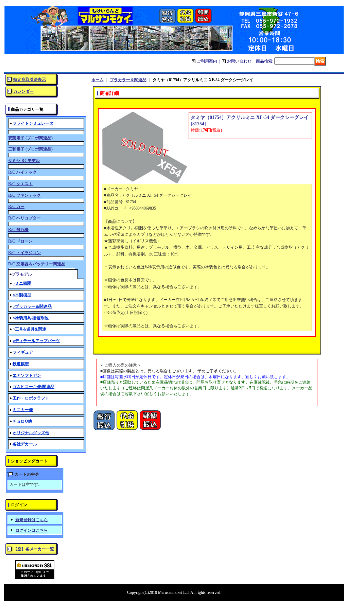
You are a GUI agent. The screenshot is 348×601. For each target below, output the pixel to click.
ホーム (97, 79)
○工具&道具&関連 (29, 329)
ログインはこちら (31, 530)
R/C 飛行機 (18, 229)
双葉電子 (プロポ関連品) (30, 138)
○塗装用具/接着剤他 (31, 318)
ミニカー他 (23, 409)
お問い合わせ (239, 61)
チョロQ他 (22, 421)
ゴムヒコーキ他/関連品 (33, 386)
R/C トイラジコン (24, 252)
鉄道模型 (21, 363)
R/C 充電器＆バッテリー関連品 (36, 264)
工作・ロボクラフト (31, 398)
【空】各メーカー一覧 (33, 549)
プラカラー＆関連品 (128, 79)
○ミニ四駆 (22, 283)
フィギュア (23, 352)
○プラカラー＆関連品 (32, 306)
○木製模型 (22, 295)
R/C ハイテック (22, 172)
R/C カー (16, 206)
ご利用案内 (207, 61)
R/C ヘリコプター (24, 218)
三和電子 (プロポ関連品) (30, 149)
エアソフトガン (27, 375)
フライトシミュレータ (33, 123)
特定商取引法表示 (29, 79)
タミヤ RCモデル (24, 160)
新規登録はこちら (31, 519)
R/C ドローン (20, 241)
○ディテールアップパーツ (36, 340)
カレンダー (23, 91)
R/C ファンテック (24, 195)
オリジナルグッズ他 (31, 432)
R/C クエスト (20, 183)
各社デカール (25, 444)
